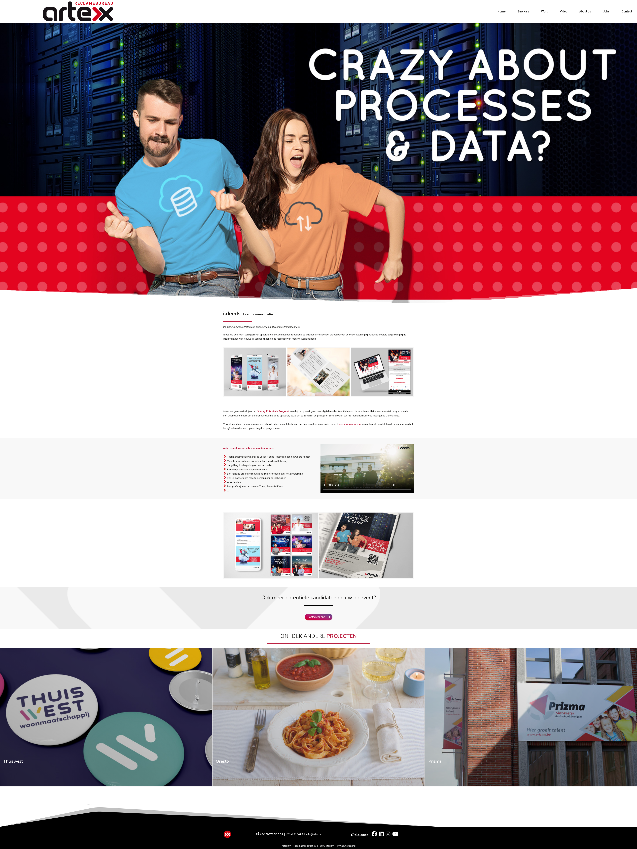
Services (523, 11)
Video (563, 11)
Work (544, 11)
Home (501, 11)
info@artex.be (313, 834)
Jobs (606, 11)
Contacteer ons (317, 617)
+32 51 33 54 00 (294, 834)
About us (585, 11)
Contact (627, 11)
